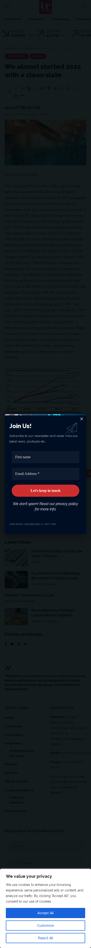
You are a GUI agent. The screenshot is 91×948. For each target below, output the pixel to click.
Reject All (45, 938)
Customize (45, 925)
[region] (45, 908)
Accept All (45, 913)
